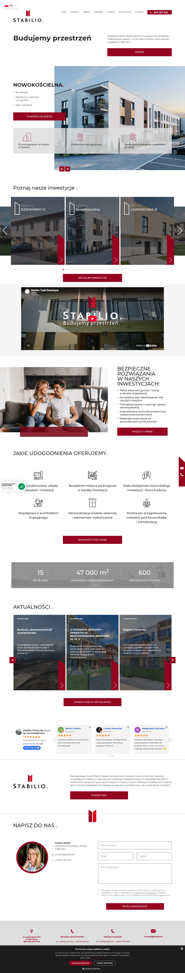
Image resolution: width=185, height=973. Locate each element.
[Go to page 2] (114, 702)
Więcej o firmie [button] (142, 378)
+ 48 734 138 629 (81, 888)
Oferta (74, 12)
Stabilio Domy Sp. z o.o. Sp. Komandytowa (36, 678)
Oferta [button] (139, 52)
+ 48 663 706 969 (122, 888)
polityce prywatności (146, 839)
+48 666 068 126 (106, 888)
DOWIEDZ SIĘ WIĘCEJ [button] (39, 91)
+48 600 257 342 (63, 806)
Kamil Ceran (151, 675)
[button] (61, 115)
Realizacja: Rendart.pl (92, 912)
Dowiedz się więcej (98, 958)
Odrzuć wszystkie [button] (105, 963)
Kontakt (139, 12)
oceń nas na (31, 694)
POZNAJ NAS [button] (99, 741)
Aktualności (124, 12)
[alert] (92, 959)
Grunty (111, 12)
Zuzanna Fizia (113, 675)
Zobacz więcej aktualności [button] (92, 648)
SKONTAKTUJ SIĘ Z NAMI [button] (92, 486)
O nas (63, 12)
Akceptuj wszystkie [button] (80, 963)
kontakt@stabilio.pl (153, 883)
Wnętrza (98, 12)
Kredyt (86, 12)
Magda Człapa (75, 675)
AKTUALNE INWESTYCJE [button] (92, 224)
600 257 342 (161, 12)
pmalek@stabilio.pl (64, 801)
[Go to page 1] (112, 702)
